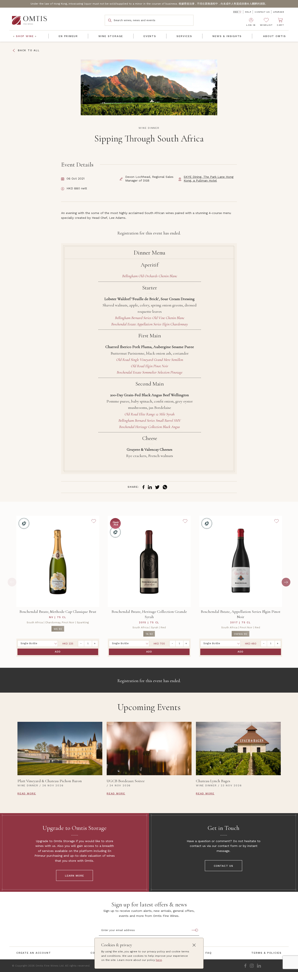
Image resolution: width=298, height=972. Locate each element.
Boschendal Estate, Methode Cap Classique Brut (57, 611)
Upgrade (278, 12)
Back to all (29, 50)
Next (286, 582)
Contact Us (262, 12)
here (159, 960)
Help (248, 12)
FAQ (209, 952)
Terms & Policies (266, 952)
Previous (12, 582)
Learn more (74, 875)
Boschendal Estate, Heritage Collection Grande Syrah (149, 614)
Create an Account (33, 952)
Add (58, 651)
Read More (26, 793)
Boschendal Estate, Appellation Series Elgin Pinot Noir (240, 614)
